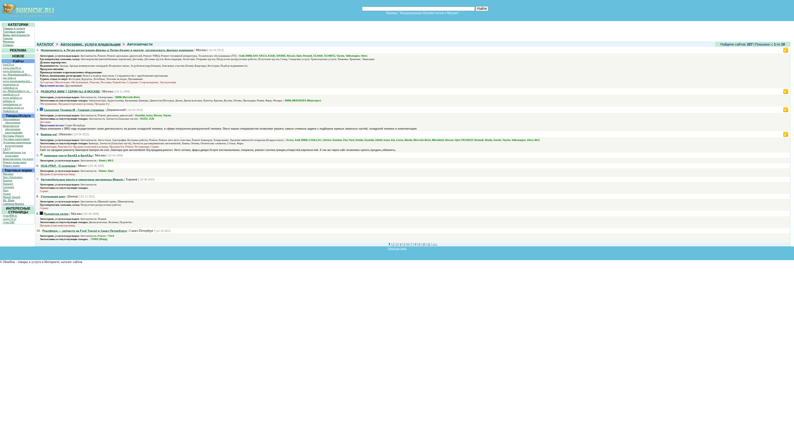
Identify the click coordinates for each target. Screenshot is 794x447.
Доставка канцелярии (16, 139)
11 (428, 244)
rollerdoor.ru (10, 87)
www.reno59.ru (12, 68)
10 (423, 244)
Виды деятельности (16, 35)
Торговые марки (14, 31)
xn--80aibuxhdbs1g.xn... (17, 91)
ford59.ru (8, 64)
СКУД (7, 149)
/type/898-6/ (10, 215)
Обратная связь (397, 248)
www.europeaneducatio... (17, 81)
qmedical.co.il (11, 94)
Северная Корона (13, 203)
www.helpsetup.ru (13, 71)
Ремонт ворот (11, 165)
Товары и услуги (14, 28)
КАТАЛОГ (45, 44)
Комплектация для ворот (18, 159)
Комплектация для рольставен (14, 154)
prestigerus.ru (11, 84)
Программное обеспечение (11, 121)
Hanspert (8, 183)
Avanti (7, 193)
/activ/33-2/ (9, 219)
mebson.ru (9, 101)
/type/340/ (9, 222)
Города (8, 38)
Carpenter (8, 187)
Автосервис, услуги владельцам (90, 44)
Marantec (8, 173)
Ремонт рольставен (14, 162)
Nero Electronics (13, 177)
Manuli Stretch (11, 197)
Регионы (8, 41)
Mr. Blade (8, 200)
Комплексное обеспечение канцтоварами (13, 129)
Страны (8, 45)
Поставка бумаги (13, 135)
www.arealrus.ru (12, 97)
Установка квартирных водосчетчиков (17, 144)
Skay (6, 190)
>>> (434, 244)
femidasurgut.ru (12, 104)
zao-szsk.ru (9, 77)
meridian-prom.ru (13, 107)
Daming (7, 180)
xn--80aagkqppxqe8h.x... (17, 74)
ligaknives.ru (10, 111)
